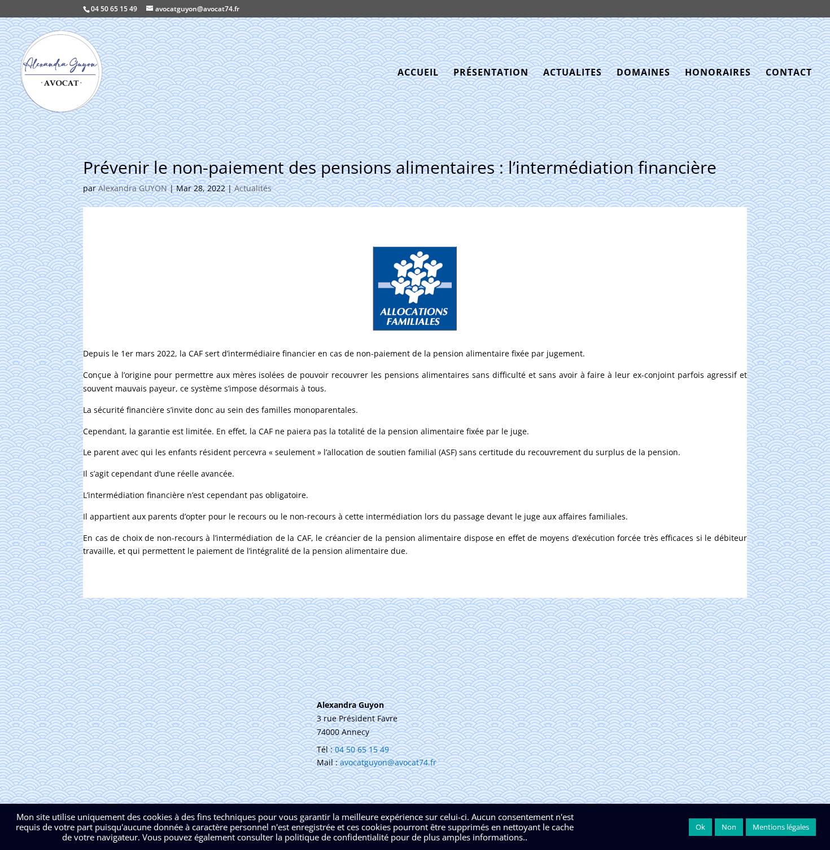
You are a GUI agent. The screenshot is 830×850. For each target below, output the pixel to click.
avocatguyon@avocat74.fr (388, 762)
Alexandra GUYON (132, 188)
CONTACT (789, 73)
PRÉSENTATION (490, 73)
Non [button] (729, 827)
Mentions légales (781, 827)
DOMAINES (643, 73)
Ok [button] (700, 827)
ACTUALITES (572, 73)
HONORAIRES (718, 73)
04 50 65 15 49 (114, 9)
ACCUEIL (418, 73)
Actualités (253, 188)
